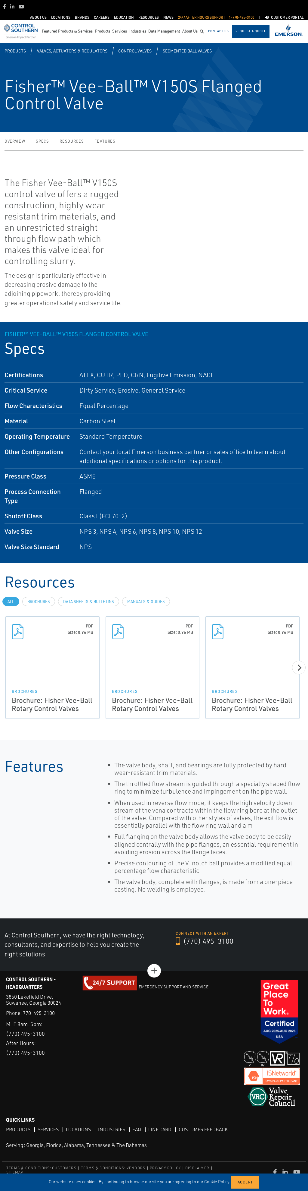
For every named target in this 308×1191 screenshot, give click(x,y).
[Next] (299, 667)
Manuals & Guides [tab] (146, 601)
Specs (42, 141)
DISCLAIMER (197, 1168)
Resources (72, 141)
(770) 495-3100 (207, 941)
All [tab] (11, 601)
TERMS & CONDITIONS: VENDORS (113, 1168)
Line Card (159, 1129)
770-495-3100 (39, 1013)
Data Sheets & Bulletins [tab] (88, 601)
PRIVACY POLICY (165, 1168)
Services (48, 1129)
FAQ (136, 1129)
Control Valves (135, 50)
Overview (15, 141)
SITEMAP (14, 1172)
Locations (78, 1129)
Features (104, 141)
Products (15, 50)
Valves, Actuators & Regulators (72, 50)
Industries (111, 1129)
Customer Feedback (203, 1129)
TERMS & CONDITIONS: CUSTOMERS (41, 1168)
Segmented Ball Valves (187, 50)
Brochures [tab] (38, 601)
